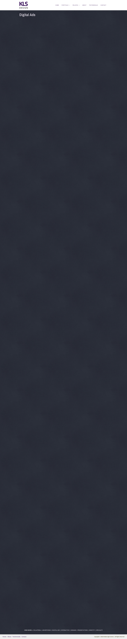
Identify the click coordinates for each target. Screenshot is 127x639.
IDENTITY (92, 630)
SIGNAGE (73, 630)
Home (57, 5)
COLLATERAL (37, 630)
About (84, 5)
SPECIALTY (99, 630)
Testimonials (93, 5)
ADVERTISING (46, 630)
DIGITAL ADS (56, 630)
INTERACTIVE (65, 630)
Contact (103, 5)
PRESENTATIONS (83, 630)
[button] (69, 5)
